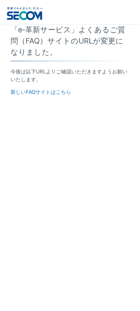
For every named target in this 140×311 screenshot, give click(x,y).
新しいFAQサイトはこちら (41, 92)
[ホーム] (25, 12)
